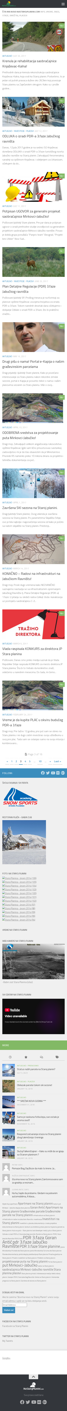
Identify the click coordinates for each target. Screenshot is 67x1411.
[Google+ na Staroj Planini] (63, 773)
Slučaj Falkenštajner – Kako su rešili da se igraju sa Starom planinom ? (40, 1152)
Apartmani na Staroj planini (35, 1203)
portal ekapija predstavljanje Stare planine (33, 1254)
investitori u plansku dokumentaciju (32, 1223)
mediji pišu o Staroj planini (52, 1230)
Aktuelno (7, 55)
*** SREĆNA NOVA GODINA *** (31, 1101)
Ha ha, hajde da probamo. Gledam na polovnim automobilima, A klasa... (34, 1194)
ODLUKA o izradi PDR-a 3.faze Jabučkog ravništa (31, 138)
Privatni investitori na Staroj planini (24, 1258)
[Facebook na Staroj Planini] (43, 773)
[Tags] (57, 1057)
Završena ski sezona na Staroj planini (33, 1281)
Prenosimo (33, 1065)
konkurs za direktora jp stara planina (37, 1227)
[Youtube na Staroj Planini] (53, 773)
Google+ (6, 1358)
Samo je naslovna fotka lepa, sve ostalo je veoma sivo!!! (38, 1118)
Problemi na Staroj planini (46, 1258)
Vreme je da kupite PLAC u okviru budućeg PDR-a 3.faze (32, 722)
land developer (37, 1230)
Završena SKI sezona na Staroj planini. (29, 507)
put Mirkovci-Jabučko (19, 1265)
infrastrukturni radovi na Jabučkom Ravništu (17, 1219)
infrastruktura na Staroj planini (44, 1215)
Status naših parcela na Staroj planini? (36, 1069)
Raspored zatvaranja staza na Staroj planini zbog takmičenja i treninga (39, 1135)
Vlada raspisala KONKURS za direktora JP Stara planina (32, 651)
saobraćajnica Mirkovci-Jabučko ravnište (27, 1269)
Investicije (19, 131)
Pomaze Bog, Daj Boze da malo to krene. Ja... (34, 1168)
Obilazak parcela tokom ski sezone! (34, 1085)
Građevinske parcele (32, 1211)
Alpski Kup (6, 1204)
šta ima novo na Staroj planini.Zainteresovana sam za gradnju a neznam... (37, 1180)
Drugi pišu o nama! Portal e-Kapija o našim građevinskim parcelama (33, 364)
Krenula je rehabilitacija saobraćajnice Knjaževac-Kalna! (29, 63)
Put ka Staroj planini (55, 1262)
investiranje (38, 1219)
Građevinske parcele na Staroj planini (31, 1213)
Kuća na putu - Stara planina (22, 1230)
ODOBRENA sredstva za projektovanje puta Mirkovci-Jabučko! (30, 435)
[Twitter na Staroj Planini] (48, 773)
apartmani (13, 1204)
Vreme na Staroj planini (43, 1277)
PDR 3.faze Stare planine (40, 1246)
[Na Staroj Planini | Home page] (11, 4)
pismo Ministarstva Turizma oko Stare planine (45, 1250)
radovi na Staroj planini (46, 1266)
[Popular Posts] (26, 1057)
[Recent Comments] (41, 1057)
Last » (57, 761)
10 (40, 761)
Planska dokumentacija (10, 1254)
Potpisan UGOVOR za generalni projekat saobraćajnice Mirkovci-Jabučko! (31, 214)
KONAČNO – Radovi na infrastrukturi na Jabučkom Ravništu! (31, 576)
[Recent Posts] (10, 1057)
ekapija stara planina (22, 1208)
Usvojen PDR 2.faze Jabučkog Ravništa (21, 1277)
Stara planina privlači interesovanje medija (36, 1273)
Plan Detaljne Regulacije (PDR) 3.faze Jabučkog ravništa (28, 289)
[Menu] (63, 4)
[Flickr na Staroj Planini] (58, 773)
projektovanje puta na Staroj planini (25, 1261)
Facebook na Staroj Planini (16, 1321)
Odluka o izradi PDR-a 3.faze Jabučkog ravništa (18, 1234)
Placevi (30, 131)
